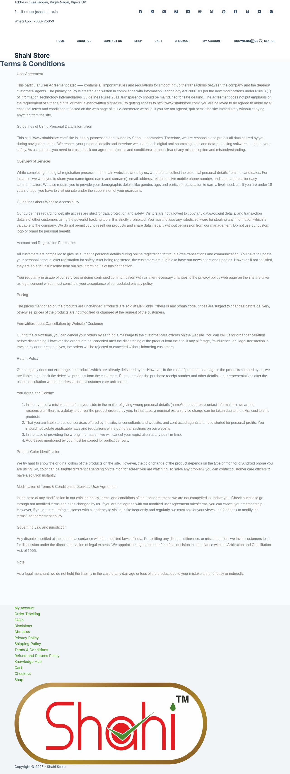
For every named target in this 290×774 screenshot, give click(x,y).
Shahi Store (32, 55)
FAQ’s (19, 757)
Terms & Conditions (99, 763)
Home (60, 41)
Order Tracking (27, 751)
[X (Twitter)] (152, 11)
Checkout (182, 41)
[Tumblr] (235, 11)
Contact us (113, 41)
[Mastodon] (200, 11)
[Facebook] (140, 11)
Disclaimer (23, 763)
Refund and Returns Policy (105, 769)
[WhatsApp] (271, 11)
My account (212, 41)
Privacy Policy (95, 751)
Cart (158, 41)
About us (84, 41)
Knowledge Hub (164, 745)
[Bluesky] (247, 11)
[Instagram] (164, 11)
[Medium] (212, 11)
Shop (138, 41)
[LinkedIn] (188, 11)
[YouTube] (259, 11)
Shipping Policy (96, 757)
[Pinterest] (224, 11)
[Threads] (176, 11)
